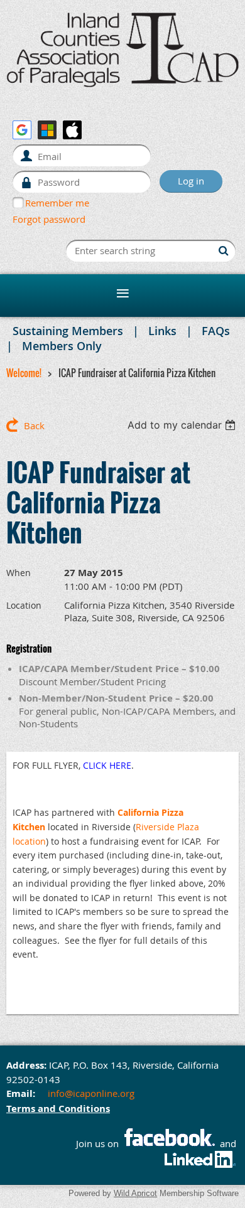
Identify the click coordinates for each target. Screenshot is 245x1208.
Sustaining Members (68, 330)
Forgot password (49, 219)
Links (162, 330)
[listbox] (183, 424)
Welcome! (23, 373)
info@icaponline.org (91, 1093)
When (18, 573)
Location (23, 605)
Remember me (57, 202)
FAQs (216, 330)
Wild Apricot (135, 1193)
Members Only (62, 345)
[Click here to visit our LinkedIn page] (201, 1165)
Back (34, 425)
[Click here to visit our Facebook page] (169, 1143)
